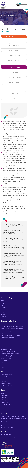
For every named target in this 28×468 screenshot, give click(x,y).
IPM (2, 305)
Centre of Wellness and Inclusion (10, 353)
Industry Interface (6, 358)
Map (2, 365)
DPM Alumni (14, 72)
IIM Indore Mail (5, 395)
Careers (3, 393)
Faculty (3, 379)
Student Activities (14, 83)
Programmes (8, 28)
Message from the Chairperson (14, 44)
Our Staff (3, 381)
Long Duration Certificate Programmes (12, 326)
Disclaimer (4, 406)
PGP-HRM (4, 307)
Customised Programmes (8, 337)
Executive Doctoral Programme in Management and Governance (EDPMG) (13, 232)
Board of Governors (6, 377)
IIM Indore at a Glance (7, 374)
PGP (2, 301)
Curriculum (14, 93)
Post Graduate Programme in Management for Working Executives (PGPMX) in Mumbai (13, 263)
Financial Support (14, 67)
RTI (2, 362)
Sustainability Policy (6, 349)
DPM (2, 312)
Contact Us (14, 98)
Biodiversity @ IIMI (6, 386)
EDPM (3, 314)
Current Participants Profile (14, 61)
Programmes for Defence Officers (10, 335)
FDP (2, 333)
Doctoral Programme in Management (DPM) (13, 30)
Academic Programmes (19, 28)
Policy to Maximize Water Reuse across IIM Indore (13, 346)
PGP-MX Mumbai (6, 310)
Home (2, 28)
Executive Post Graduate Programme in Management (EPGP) (12, 240)
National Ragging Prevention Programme (12, 356)
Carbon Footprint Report (8, 351)
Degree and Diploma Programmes (10, 324)
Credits (3, 409)
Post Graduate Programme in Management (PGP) (12, 277)
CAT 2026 (4, 360)
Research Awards (14, 77)
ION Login (4, 400)
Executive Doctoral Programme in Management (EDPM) (13, 225)
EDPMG (3, 317)
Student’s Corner (5, 383)
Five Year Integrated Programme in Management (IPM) (12, 247)
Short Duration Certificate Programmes (12, 328)
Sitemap (3, 397)
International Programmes (8, 331)
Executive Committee (14, 50)
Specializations (14, 55)
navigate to (8, 36)
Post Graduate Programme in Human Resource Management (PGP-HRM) (13, 255)
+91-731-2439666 (8, 425)
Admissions (14, 88)
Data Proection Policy (7, 404)
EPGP (3, 303)
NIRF (2, 367)
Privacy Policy (5, 402)
